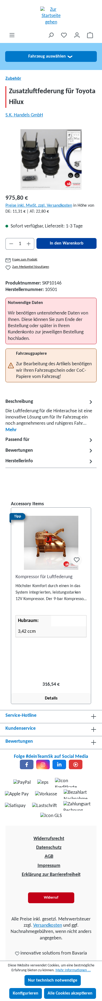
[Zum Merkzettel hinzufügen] (76, 560)
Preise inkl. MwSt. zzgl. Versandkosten (38, 205)
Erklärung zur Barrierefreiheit (51, 874)
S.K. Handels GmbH (24, 115)
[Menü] (11, 35)
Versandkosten (47, 925)
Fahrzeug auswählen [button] (50, 56)
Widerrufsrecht (48, 838)
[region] (51, 159)
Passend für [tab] (17, 439)
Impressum (49, 865)
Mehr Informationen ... (73, 970)
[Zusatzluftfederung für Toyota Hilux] (51, 159)
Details (51, 698)
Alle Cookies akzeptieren (70, 993)
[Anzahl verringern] (11, 244)
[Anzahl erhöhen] (29, 244)
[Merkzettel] (63, 35)
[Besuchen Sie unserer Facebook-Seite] (26, 764)
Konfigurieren (25, 993)
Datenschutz (48, 847)
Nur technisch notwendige (52, 980)
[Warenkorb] (90, 35)
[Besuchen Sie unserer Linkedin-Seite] (59, 764)
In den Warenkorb (67, 243)
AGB (49, 856)
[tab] (49, 415)
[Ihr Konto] (77, 35)
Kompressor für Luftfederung (44, 577)
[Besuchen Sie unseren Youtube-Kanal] (75, 764)
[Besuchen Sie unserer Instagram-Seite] (43, 764)
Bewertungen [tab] (19, 450)
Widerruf (51, 898)
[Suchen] (50, 35)
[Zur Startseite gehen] (51, 15)
